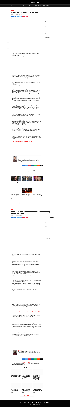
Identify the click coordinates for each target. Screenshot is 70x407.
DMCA (45, 36)
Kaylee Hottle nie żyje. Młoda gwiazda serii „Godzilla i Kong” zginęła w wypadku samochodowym (15, 183)
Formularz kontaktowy (48, 34)
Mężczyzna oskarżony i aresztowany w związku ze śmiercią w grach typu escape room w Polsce (26, 195)
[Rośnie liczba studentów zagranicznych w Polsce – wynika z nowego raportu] (27, 385)
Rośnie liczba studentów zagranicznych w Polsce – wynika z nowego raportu (26, 390)
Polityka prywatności (47, 38)
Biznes (32, 5)
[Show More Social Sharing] (29, 16)
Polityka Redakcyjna (47, 37)
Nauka (36, 5)
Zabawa (12, 10)
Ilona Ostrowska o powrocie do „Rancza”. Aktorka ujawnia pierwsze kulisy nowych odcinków (26, 183)
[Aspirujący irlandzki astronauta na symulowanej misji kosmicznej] (27, 229)
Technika (40, 5)
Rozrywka (48, 5)
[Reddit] (8, 50)
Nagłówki (24, 5)
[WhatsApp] (8, 52)
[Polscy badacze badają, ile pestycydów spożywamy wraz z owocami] (27, 372)
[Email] (8, 54)
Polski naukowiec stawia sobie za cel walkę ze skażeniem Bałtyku (15, 390)
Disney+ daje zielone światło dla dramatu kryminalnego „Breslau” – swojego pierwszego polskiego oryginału (37, 196)
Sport (44, 5)
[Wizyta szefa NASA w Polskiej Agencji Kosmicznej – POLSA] (16, 372)
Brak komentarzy (18, 14)
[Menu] (11, 6)
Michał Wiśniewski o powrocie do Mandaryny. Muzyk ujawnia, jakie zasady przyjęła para (38, 183)
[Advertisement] (26, 46)
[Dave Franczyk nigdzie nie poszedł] (27, 28)
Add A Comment (26, 395)
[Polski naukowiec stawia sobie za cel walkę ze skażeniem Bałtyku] (16, 385)
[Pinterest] (8, 48)
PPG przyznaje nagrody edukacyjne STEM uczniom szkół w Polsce (37, 390)
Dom (21, 5)
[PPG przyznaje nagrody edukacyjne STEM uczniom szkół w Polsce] (38, 385)
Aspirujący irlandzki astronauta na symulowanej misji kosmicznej (19, 171)
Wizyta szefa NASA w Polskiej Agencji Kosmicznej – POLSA (16, 376)
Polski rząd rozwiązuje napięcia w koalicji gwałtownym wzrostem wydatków (34, 171)
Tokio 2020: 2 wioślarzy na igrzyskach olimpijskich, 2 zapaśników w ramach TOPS (18, 364)
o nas (45, 33)
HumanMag (33, 404)
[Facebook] (8, 43)
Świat (29, 5)
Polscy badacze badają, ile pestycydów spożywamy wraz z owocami (26, 376)
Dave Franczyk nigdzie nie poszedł (33, 363)
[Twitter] (8, 45)
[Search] (58, 6)
